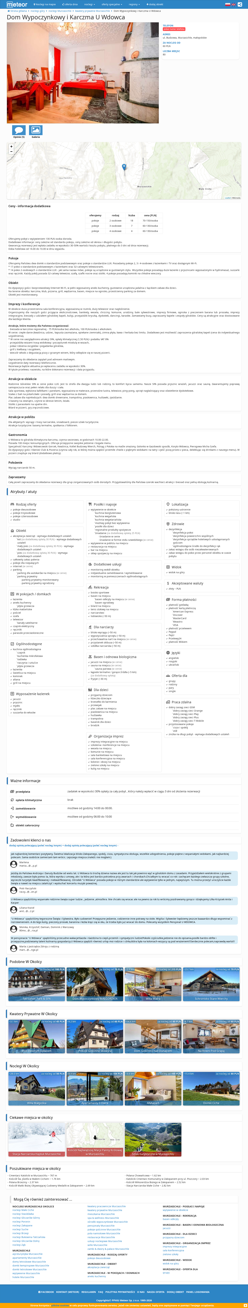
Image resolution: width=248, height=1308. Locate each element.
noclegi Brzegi (20, 1233)
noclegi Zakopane (22, 1225)
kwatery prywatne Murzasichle (105, 1210)
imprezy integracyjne (175, 1246)
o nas (141, 1292)
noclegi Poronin (21, 1221)
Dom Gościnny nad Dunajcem (153, 1051)
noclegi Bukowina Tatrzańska (28, 1237)
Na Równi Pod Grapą (211, 1051)
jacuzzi (167, 1228)
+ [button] (11, 146)
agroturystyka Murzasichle (27, 1253)
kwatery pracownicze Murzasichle (107, 1206)
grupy (166, 1272)
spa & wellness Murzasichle (103, 1217)
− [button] (11, 151)
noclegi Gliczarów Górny (26, 1217)
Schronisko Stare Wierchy (211, 999)
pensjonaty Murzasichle (101, 1225)
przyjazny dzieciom (173, 1237)
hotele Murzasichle (23, 1277)
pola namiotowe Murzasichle (104, 1233)
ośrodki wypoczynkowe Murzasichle (108, 1221)
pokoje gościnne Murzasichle (104, 1229)
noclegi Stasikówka (23, 1213)
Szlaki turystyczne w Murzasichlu (153, 1154)
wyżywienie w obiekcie (175, 1210)
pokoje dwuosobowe (99, 1258)
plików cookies (60, 1305)
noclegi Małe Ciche (23, 1210)
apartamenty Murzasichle (27, 1257)
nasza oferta (155, 1292)
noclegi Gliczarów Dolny (25, 1241)
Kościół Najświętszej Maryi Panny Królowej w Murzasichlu (95, 1152)
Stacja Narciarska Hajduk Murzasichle (37, 1154)
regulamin (88, 1292)
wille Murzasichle (97, 1245)
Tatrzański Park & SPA (37, 999)
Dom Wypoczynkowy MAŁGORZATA (95, 999)
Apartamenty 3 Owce (94, 1103)
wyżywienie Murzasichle (26, 1273)
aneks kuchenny (97, 1276)
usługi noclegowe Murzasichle (105, 1241)
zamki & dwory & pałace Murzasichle (108, 1248)
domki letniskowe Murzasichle (29, 1269)
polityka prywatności (120, 1292)
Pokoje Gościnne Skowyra (95, 1051)
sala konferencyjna (173, 1250)
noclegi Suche (20, 1229)
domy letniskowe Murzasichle (29, 1261)
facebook (47, 1292)
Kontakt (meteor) (67, 1292)
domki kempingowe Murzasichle (30, 1265)
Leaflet (228, 197)
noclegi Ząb (19, 1244)
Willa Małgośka (36, 1103)
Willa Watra (153, 999)
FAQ (100, 1292)
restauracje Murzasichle (101, 1237)
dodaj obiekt (175, 1292)
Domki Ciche (211, 1103)
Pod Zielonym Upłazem (36, 1051)
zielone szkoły (170, 1254)
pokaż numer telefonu (174, 29)
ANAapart (153, 1103)
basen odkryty (171, 1219)
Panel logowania (198, 1292)
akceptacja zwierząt (99, 1267)
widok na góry (171, 1263)
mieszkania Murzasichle (101, 1214)
